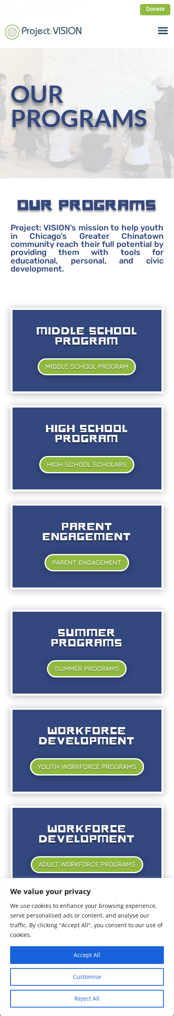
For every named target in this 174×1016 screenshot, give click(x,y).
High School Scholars (87, 464)
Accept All (87, 955)
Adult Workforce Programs (87, 864)
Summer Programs (87, 668)
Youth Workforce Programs (87, 766)
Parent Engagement (86, 562)
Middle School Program (86, 366)
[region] (87, 947)
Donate (155, 9)
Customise (87, 976)
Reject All (87, 998)
